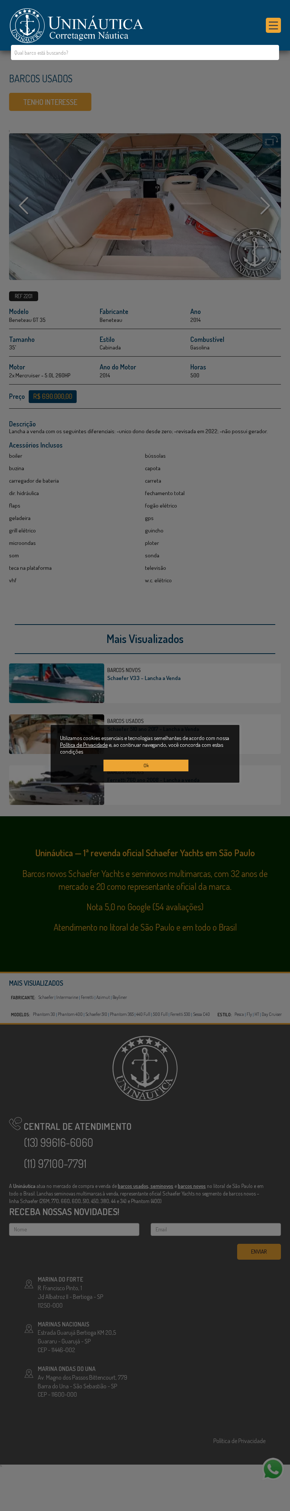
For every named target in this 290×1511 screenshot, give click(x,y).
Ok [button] (146, 765)
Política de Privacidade (84, 744)
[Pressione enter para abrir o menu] (273, 25)
